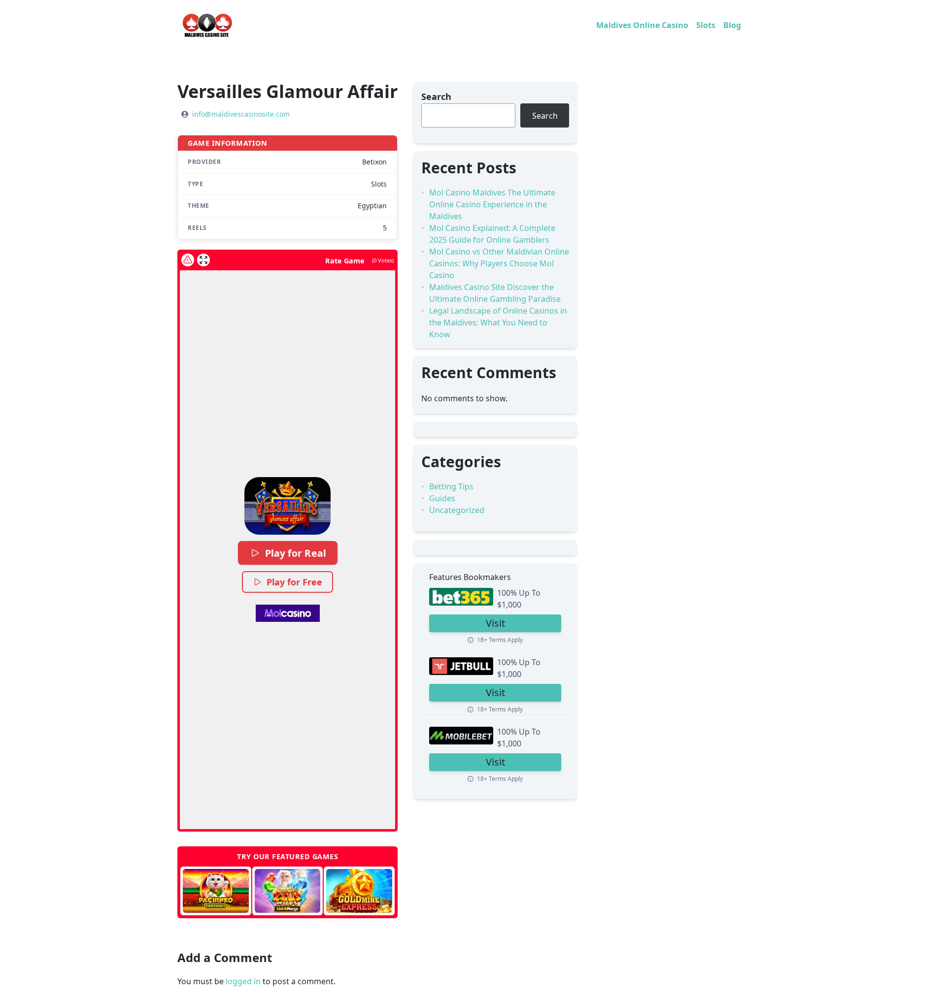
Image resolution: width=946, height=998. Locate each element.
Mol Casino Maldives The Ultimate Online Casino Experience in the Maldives (492, 204)
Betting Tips (451, 486)
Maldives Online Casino (642, 25)
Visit (495, 623)
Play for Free (294, 582)
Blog (732, 25)
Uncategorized (456, 510)
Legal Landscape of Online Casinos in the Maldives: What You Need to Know (498, 322)
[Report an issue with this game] (187, 260)
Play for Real (295, 553)
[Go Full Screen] (203, 260)
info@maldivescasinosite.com (241, 114)
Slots (705, 25)
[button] (287, 505)
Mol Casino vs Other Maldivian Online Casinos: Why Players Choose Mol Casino (499, 263)
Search (436, 96)
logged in (243, 981)
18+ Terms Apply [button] (500, 640)
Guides (442, 498)
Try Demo (215, 891)
